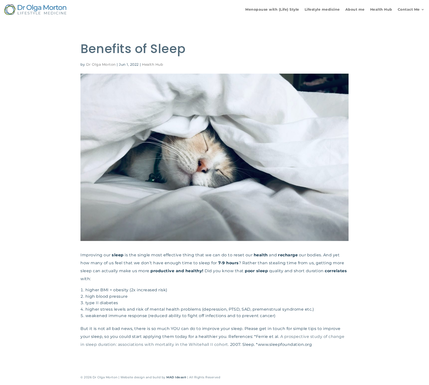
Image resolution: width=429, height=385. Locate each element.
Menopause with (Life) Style (272, 10)
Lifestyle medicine (322, 10)
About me (355, 10)
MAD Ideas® (176, 377)
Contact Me (409, 10)
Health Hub (381, 10)
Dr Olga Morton (101, 64)
